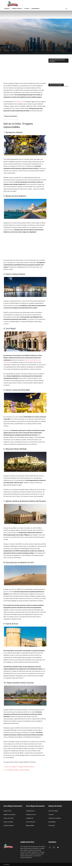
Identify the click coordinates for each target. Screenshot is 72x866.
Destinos (6, 8)
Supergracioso (30, 811)
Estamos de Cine (31, 814)
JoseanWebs (52, 822)
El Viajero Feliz (19, 101)
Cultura (26, 8)
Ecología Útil (29, 818)
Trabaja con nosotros (54, 818)
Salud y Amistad (8, 822)
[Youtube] (58, 847)
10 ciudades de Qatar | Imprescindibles (17, 770)
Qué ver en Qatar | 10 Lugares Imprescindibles (19, 766)
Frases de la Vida (8, 818)
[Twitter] (54, 847)
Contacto (51, 814)
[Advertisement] (47, 3)
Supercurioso (7, 811)
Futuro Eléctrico (30, 822)
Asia (10, 46)
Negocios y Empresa (9, 814)
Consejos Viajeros (17, 8)
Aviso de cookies (53, 811)
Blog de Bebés (30, 825)
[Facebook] (49, 847)
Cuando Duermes (9, 825)
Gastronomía (35, 8)
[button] (66, 8)
